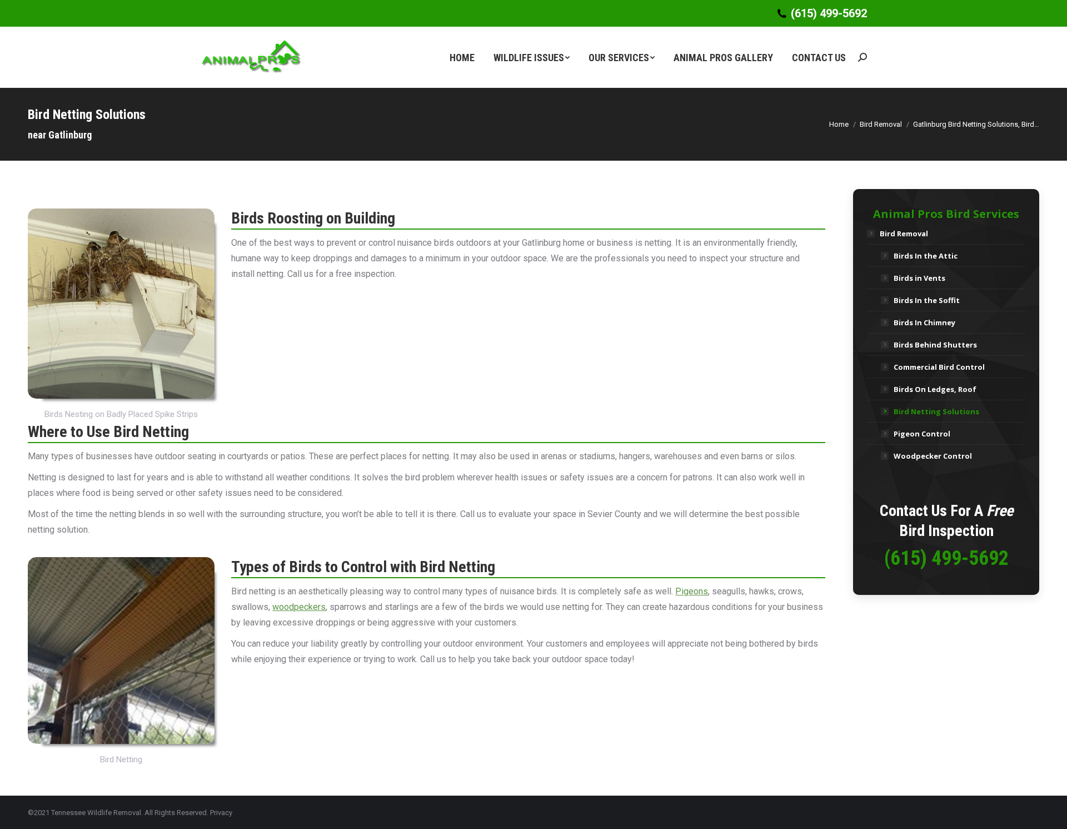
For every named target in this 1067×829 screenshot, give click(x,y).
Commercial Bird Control (939, 367)
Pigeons (691, 591)
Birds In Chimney (924, 322)
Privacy (221, 812)
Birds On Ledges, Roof (935, 389)
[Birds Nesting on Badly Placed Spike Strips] (121, 304)
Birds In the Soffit (927, 300)
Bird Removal (904, 234)
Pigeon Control (922, 434)
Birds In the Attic (926, 256)
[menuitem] (462, 57)
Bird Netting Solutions (936, 411)
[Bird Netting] (121, 650)
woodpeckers (299, 607)
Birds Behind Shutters (935, 345)
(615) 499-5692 (829, 13)
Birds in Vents (919, 278)
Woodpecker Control (933, 456)
